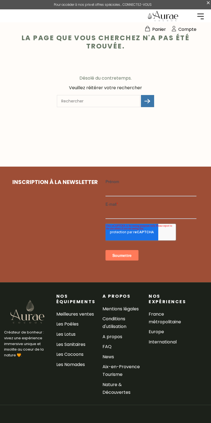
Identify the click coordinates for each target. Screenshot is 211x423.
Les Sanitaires (70, 344)
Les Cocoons (70, 354)
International (163, 342)
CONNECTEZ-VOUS (137, 4)
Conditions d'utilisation (114, 323)
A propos (112, 336)
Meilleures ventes (75, 314)
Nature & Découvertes (116, 388)
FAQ (107, 346)
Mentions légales (120, 309)
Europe (156, 332)
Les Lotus (66, 334)
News (108, 357)
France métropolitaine (165, 318)
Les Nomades (70, 364)
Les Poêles (67, 324)
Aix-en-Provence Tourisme (121, 371)
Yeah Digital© (45, 414)
